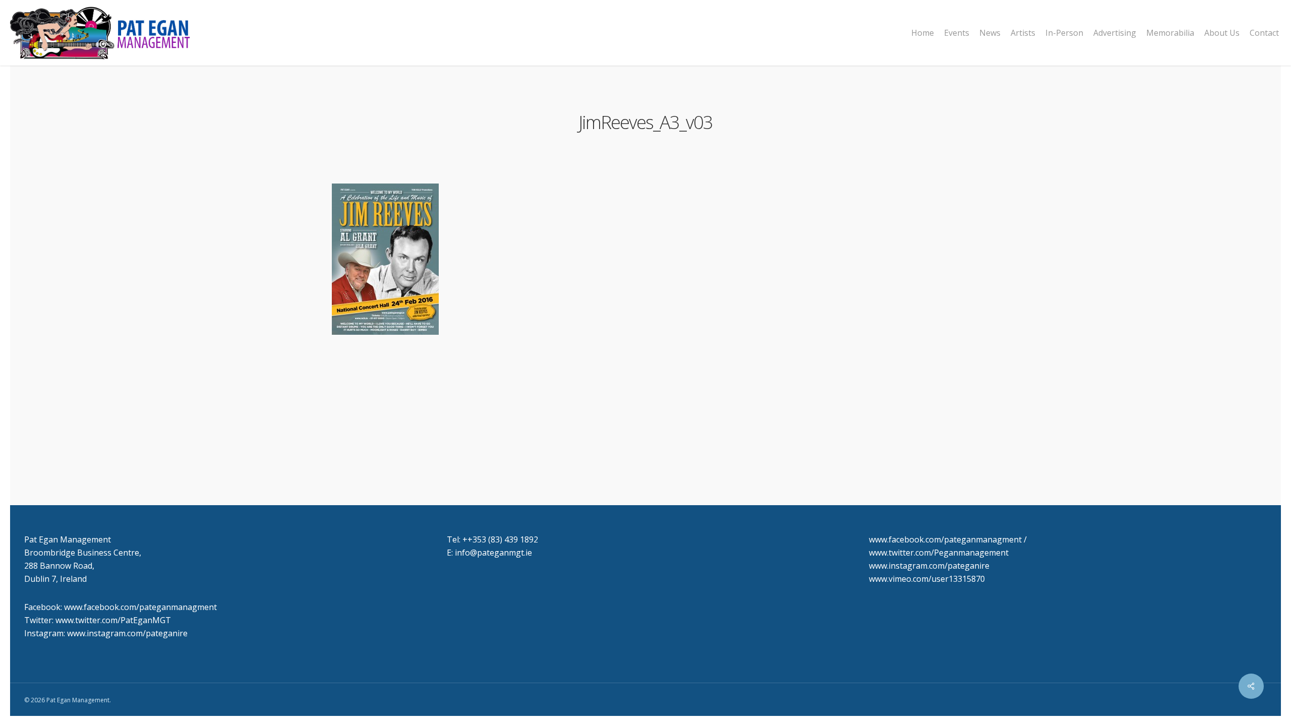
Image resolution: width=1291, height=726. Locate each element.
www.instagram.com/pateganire (929, 565)
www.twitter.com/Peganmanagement (939, 552)
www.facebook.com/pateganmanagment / (948, 539)
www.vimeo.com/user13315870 (927, 578)
